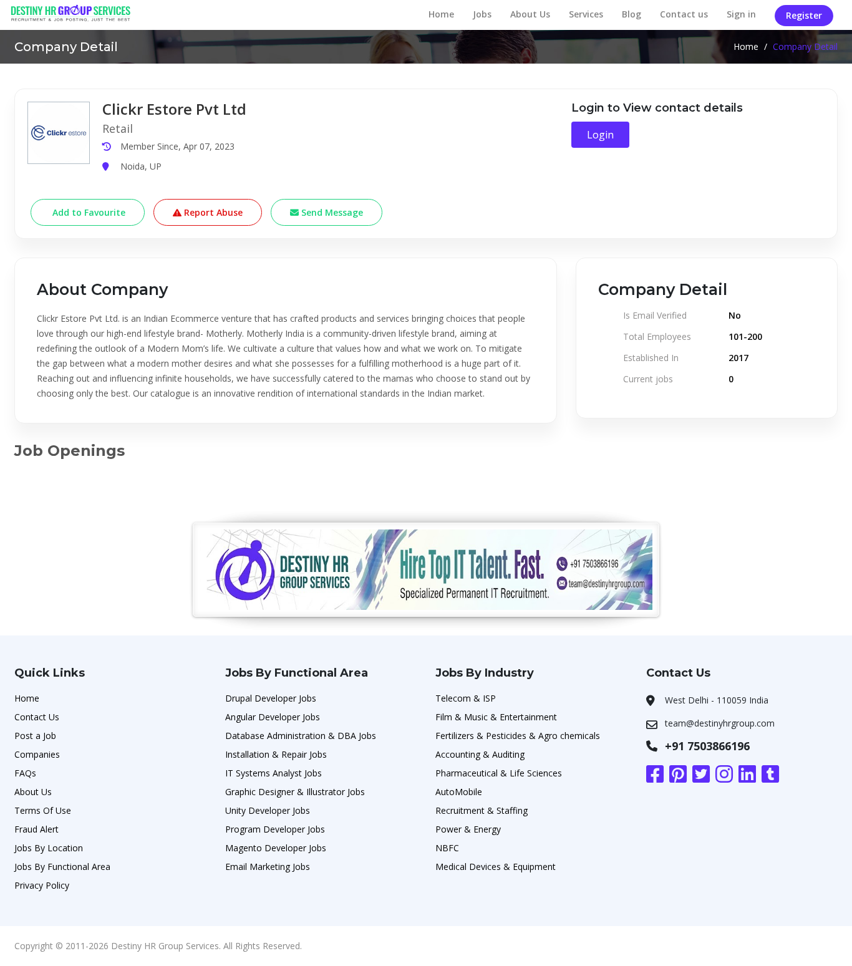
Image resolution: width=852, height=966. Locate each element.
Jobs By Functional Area (62, 866)
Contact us (684, 14)
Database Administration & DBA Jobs (300, 735)
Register (804, 15)
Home (441, 14)
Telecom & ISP (465, 698)
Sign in (741, 14)
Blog (631, 14)
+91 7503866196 (707, 745)
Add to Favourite (87, 212)
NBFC (447, 848)
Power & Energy (468, 829)
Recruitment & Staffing (481, 810)
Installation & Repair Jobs (276, 754)
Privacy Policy (41, 885)
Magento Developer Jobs (275, 848)
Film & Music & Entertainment (496, 717)
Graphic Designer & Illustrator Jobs (295, 792)
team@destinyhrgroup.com (720, 723)
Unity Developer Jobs (267, 810)
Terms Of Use (42, 810)
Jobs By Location (48, 848)
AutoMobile (458, 792)
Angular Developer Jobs (272, 717)
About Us (530, 14)
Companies (37, 754)
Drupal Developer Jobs (270, 698)
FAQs (25, 773)
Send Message (331, 212)
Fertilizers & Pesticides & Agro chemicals (517, 735)
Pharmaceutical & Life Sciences (498, 773)
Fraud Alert (36, 829)
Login (600, 135)
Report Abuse (212, 212)
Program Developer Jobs (275, 829)
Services (586, 14)
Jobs (482, 14)
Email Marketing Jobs (267, 866)
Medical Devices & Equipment (495, 866)
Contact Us (36, 717)
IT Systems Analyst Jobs (273, 773)
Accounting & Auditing (480, 754)
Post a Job (35, 735)
